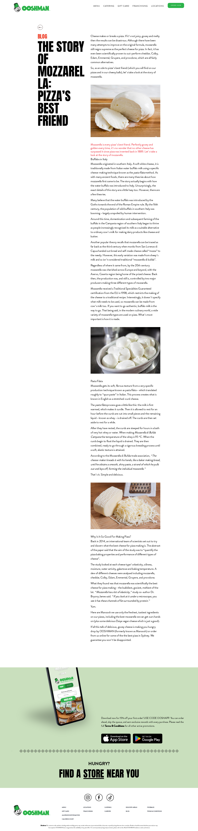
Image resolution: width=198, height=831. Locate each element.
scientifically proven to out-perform (121, 53)
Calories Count (68, 819)
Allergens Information (71, 815)
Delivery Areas (131, 807)
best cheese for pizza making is (129, 546)
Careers (108, 811)
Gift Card (123, 5)
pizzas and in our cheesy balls (106, 72)
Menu (96, 5)
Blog (127, 811)
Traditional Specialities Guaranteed (132, 288)
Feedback (150, 807)
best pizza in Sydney (138, 635)
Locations (157, 5)
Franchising (140, 5)
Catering (108, 5)
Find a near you (99, 774)
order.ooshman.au (145, 828)
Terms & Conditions (154, 811)
